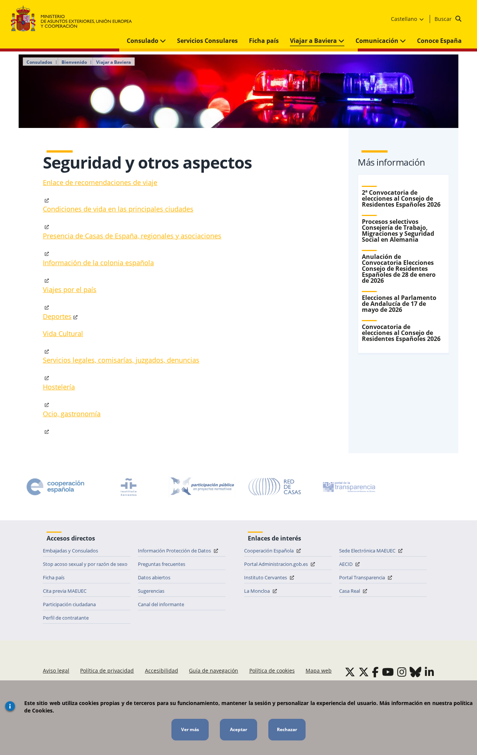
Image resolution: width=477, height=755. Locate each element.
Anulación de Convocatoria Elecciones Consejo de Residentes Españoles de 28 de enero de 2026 (399, 269)
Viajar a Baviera (314, 41)
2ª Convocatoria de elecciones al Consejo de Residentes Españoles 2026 (401, 198)
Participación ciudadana (69, 604)
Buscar (444, 18)
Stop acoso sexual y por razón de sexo (85, 564)
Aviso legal (56, 670)
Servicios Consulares (207, 41)
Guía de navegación (213, 670)
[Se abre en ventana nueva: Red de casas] (275, 487)
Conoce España (439, 41)
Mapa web (319, 670)
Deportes (57, 316)
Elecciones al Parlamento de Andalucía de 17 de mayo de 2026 (399, 304)
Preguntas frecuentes (161, 564)
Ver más (190, 729)
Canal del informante (161, 604)
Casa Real (350, 591)
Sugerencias (151, 591)
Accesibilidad (161, 670)
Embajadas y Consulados (70, 550)
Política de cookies (272, 670)
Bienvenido (74, 62)
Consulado (143, 41)
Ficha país (264, 41)
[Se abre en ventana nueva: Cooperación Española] (55, 487)
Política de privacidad (107, 670)
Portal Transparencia (362, 577)
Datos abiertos (154, 577)
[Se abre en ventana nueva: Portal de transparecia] (348, 487)
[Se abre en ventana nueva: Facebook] (375, 672)
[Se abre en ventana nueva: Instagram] (402, 672)
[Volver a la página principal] (75, 18)
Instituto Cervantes (266, 577)
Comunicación (378, 41)
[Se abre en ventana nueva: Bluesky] (415, 672)
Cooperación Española (269, 550)
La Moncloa (257, 591)
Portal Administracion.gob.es (276, 564)
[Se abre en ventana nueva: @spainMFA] (363, 672)
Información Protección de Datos (175, 550)
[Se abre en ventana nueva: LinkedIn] (429, 672)
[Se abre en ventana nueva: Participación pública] (202, 487)
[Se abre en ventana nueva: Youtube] (388, 672)
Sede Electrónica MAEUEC (368, 550)
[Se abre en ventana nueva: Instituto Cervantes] (128, 487)
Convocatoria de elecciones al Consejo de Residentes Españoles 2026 (401, 333)
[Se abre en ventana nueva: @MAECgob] (350, 672)
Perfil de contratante (66, 617)
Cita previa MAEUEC (64, 591)
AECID (346, 564)
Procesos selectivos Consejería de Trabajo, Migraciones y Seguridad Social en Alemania (398, 230)
